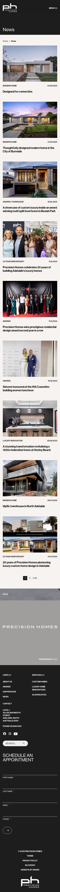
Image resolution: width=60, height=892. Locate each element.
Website (25, 870)
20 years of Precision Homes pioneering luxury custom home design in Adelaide (27, 564)
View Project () (48, 659)
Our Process (9, 692)
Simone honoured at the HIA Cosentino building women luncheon (26, 388)
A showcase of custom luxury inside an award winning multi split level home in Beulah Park (30, 209)
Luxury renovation (13, 441)
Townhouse (17, 202)
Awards (7, 202)
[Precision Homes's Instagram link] (10, 733)
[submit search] (24, 743)
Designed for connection (17, 91)
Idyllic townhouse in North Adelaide (24, 506)
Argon (36, 870)
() (35, 578)
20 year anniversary (13, 261)
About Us (7, 682)
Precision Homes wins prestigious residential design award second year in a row (30, 328)
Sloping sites (39, 695)
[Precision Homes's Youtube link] (15, 733)
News (6, 697)
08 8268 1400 (15, 726)
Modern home (10, 86)
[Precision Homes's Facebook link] (4, 733)
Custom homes (39, 682)
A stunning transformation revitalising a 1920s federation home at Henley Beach (27, 448)
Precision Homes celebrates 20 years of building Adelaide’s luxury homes (27, 269)
